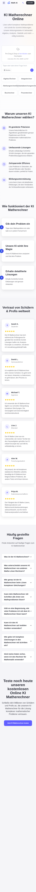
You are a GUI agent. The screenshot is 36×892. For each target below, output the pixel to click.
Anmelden (30, 3)
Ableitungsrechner (9, 86)
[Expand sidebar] (4, 2)
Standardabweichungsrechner (26, 86)
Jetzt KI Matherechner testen (18, 723)
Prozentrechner (26, 93)
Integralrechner (26, 79)
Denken (8, 70)
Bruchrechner (9, 93)
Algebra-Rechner (9, 79)
